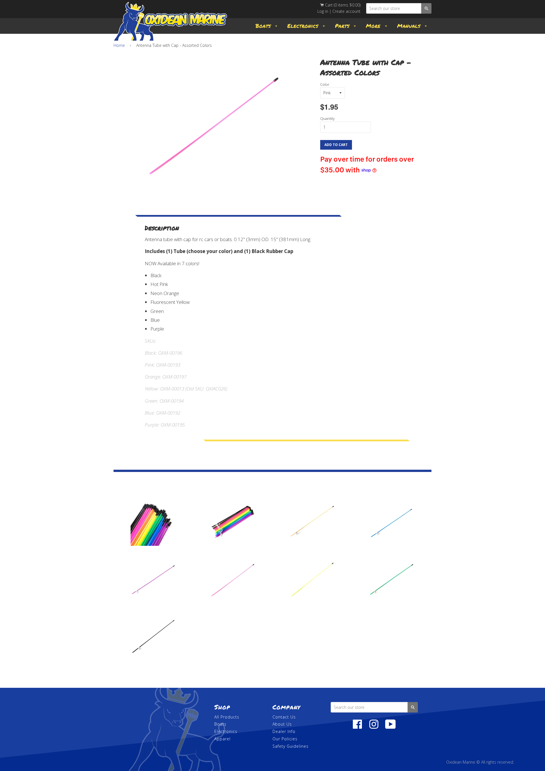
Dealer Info (283, 731)
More (374, 26)
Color (324, 84)
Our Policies (284, 738)
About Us (282, 724)
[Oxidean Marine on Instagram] (374, 727)
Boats (264, 26)
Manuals (409, 26)
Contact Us (284, 717)
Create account (346, 11)
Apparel (222, 738)
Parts (343, 26)
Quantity (327, 118)
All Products (226, 717)
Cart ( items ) (342, 5)
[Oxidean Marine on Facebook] (357, 727)
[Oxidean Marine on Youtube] (391, 727)
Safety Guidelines (290, 746)
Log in (322, 11)
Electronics (303, 26)
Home (119, 45)
